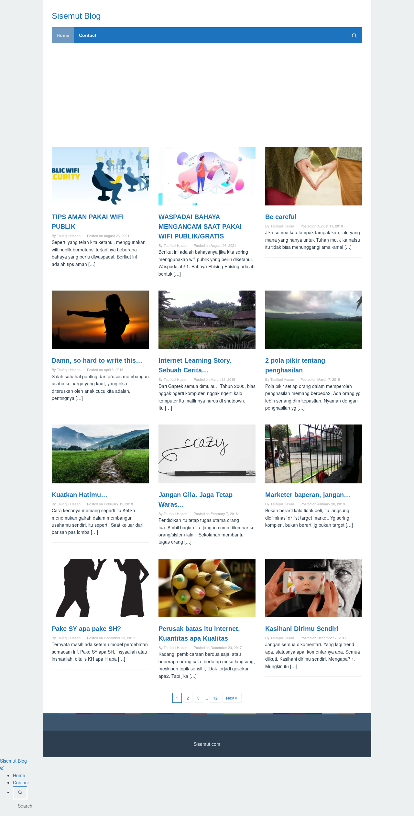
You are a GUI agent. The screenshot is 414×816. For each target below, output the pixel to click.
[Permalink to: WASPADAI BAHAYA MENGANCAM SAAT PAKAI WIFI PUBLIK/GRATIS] (207, 176)
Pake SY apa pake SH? (86, 628)
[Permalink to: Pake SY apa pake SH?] (100, 588)
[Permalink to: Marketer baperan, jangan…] (313, 454)
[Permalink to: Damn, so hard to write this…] (100, 320)
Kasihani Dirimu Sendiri (302, 628)
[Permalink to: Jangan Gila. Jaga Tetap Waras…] (207, 454)
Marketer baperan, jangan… (307, 494)
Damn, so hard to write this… (97, 360)
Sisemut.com (207, 744)
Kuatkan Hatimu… (79, 494)
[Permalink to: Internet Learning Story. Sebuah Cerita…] (207, 320)
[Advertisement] (207, 95)
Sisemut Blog (76, 16)
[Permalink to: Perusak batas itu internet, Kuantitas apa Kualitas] (207, 588)
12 (215, 697)
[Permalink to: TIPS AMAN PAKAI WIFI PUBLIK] (100, 176)
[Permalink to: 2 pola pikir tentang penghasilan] (313, 320)
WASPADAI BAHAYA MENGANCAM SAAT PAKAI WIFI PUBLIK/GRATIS (200, 226)
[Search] (354, 35)
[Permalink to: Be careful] (313, 176)
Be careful (281, 216)
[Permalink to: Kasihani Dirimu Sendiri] (313, 588)
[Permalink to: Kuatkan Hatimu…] (100, 454)
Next (230, 697)
